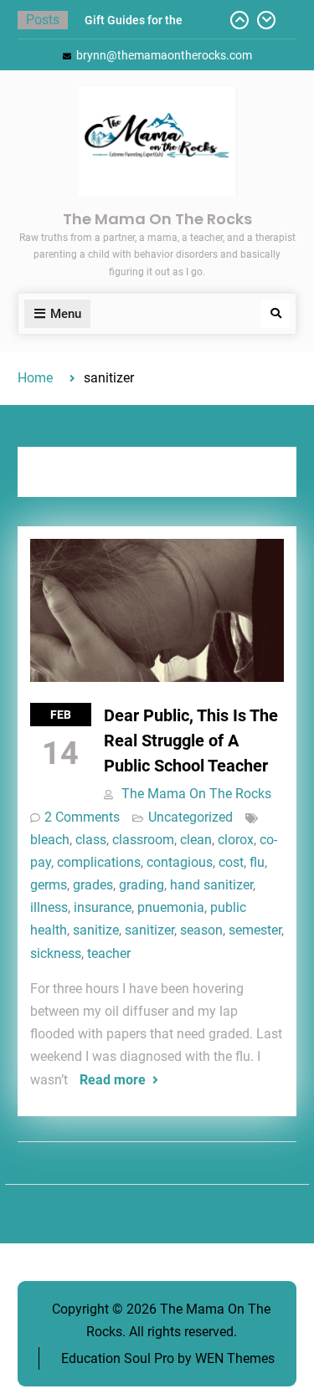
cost (231, 862)
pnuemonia (170, 907)
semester (255, 930)
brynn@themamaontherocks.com (164, 55)
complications (99, 862)
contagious (180, 862)
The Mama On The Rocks (157, 218)
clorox (236, 840)
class (90, 840)
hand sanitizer (211, 885)
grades (93, 885)
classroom (143, 840)
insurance (102, 907)
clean (196, 840)
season (201, 930)
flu (257, 862)
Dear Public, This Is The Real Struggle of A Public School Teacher (191, 740)
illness (49, 907)
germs (48, 885)
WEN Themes (235, 1358)
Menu (65, 313)
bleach (49, 840)
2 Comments (82, 817)
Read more (113, 1080)
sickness (55, 953)
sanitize (96, 930)
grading (141, 885)
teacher (109, 953)
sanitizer (149, 930)
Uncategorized (190, 817)
